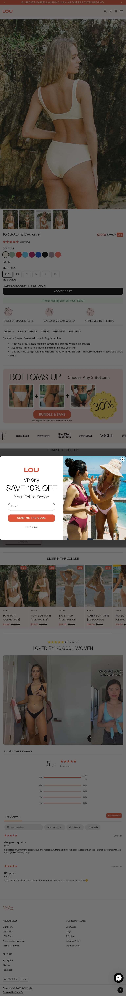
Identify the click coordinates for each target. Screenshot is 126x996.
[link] (31, 470)
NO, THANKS (31, 527)
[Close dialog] (123, 460)
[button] (119, 978)
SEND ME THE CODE (31, 518)
